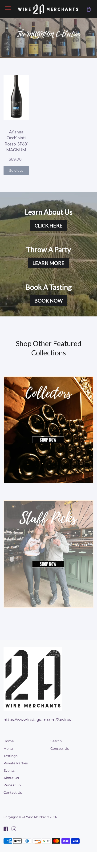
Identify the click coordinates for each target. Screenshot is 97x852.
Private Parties (16, 763)
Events (9, 770)
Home (9, 741)
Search (56, 741)
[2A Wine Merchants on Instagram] (14, 828)
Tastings (10, 756)
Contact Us (13, 792)
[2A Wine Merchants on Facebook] (6, 828)
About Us (11, 778)
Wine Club (12, 785)
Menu (8, 748)
